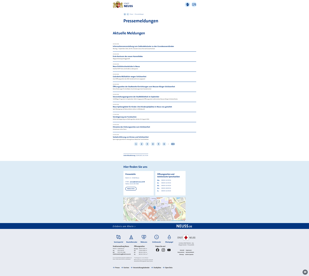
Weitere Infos (131, 189)
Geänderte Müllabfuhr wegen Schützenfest (129, 76)
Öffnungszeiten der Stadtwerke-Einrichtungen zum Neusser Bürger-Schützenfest (144, 86)
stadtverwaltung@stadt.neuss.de (122, 254)
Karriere (126, 268)
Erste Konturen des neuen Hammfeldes (128, 56)
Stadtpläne (157, 268)
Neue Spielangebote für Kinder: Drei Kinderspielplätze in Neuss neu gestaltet (142, 107)
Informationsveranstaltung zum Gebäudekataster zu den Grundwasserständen (143, 46)
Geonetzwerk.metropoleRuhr (177, 220)
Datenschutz (181, 252)
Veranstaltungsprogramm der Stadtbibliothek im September (136, 97)
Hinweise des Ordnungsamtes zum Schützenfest (131, 127)
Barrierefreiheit (190, 252)
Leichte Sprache (189, 254)
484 (173, 144)
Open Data (168, 268)
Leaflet (158, 220)
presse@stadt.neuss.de (136, 182)
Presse (131, 14)
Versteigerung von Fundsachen (125, 117)
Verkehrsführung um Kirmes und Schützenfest (131, 137)
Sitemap (181, 254)
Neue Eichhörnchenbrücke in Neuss (126, 66)
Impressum (189, 250)
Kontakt (182, 250)
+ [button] (125, 200)
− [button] (125, 202)
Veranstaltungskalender (141, 268)
